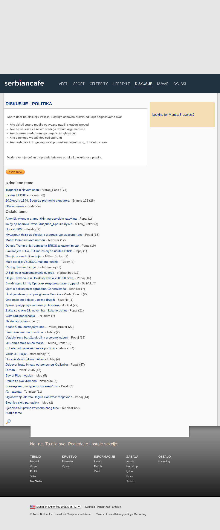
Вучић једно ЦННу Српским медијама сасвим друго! (43, 283)
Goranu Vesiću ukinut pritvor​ (25, 359)
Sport (79, 83)
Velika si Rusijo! (17, 353)
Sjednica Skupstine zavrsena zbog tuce (33, 408)
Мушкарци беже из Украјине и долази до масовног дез (44, 234)
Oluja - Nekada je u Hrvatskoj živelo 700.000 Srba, (40, 278)
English (116, 506)
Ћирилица (103, 506)
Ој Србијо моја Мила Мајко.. (26, 343)
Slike (33, 476)
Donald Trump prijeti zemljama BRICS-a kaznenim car (43, 245)
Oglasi (179, 83)
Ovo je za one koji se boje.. (24, 256)
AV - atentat (14, 391)
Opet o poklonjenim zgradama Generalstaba (36, 288)
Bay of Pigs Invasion (20, 375)
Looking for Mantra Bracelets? (173, 114)
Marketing (164, 461)
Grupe (33, 466)
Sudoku (130, 481)
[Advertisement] (110, 37)
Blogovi (34, 461)
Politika (42, 103)
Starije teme (14, 413)
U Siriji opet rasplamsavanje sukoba (30, 272)
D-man (11, 370)
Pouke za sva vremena (22, 381)
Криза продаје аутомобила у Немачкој (33, 305)
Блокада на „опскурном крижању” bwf (32, 386)
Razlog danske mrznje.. (22, 267)
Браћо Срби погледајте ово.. (26, 326)
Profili (33, 471)
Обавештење (15, 206)
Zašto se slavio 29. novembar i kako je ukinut (37, 310)
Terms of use (104, 514)
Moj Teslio (36, 481)
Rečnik (98, 466)
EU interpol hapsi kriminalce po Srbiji (31, 348)
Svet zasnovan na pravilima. (25, 332)
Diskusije (143, 84)
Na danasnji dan (17, 321)
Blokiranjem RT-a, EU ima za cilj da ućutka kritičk (39, 251)
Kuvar (162, 83)
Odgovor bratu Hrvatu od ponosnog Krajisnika (37, 364)
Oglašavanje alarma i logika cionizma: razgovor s (39, 397)
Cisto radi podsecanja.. (22, 315)
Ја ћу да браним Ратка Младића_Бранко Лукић (39, 224)
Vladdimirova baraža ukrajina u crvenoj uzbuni (37, 337)
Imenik (98, 461)
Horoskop (132, 466)
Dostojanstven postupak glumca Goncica (34, 294)
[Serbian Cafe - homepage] (24, 87)
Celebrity (99, 83)
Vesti (63, 83)
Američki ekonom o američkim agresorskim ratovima (42, 218)
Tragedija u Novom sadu (23, 189)
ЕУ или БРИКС (16, 195)
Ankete (130, 461)
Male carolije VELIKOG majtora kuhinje (32, 261)
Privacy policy (123, 514)
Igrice (129, 471)
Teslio (35, 456)
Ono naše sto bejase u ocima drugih (31, 299)
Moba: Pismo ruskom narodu (26, 240)
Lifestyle (121, 83)
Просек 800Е (15, 229)
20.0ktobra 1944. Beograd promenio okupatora (38, 200)
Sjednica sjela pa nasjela (23, 402)
